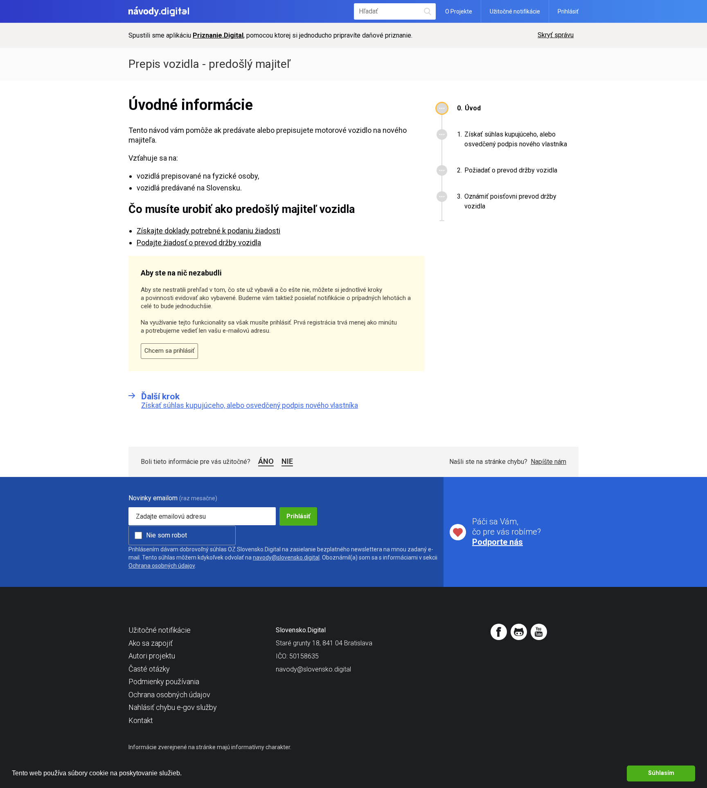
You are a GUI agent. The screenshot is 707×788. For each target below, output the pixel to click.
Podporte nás (497, 542)
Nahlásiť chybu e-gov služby (172, 707)
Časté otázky (149, 669)
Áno (266, 461)
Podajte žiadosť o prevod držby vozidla (199, 242)
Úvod (473, 108)
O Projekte (458, 11)
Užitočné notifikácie (515, 11)
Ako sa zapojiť (150, 643)
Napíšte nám (548, 462)
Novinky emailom (153, 498)
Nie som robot (166, 535)
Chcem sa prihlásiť (169, 350)
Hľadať (428, 11)
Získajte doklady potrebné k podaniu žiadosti (208, 230)
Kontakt (140, 720)
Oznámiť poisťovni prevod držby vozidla (510, 201)
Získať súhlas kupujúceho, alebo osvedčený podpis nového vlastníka (515, 139)
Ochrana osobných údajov (161, 565)
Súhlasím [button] (661, 773)
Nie (287, 461)
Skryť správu (556, 35)
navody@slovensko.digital (286, 557)
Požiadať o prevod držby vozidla (510, 170)
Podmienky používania (163, 681)
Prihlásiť (568, 11)
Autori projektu (151, 655)
